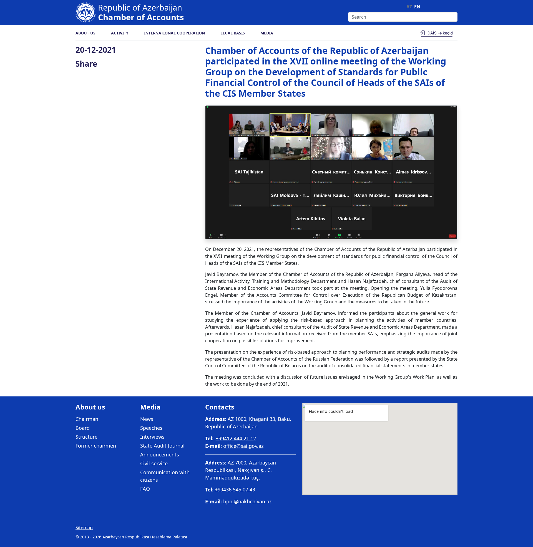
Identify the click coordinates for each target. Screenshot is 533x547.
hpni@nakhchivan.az (247, 501)
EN (417, 7)
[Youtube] (430, 6)
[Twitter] (446, 6)
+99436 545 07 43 (235, 489)
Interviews (152, 436)
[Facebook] (438, 6)
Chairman (87, 419)
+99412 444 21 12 (236, 438)
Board (83, 427)
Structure (86, 436)
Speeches (151, 427)
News (146, 419)
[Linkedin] (454, 7)
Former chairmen (96, 445)
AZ (409, 7)
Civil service (154, 463)
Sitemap (84, 527)
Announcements (159, 454)
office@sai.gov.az (243, 446)
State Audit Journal (162, 445)
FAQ (145, 488)
